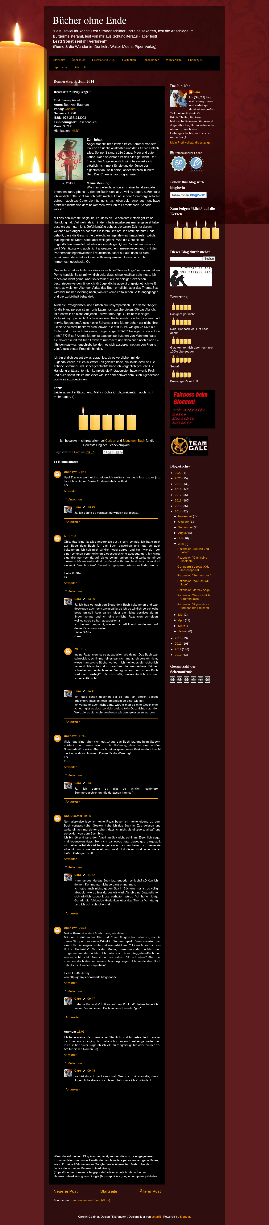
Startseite (59, 59)
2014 (178, 511)
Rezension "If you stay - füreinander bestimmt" (193, 606)
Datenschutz (82, 67)
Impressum (60, 67)
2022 (178, 472)
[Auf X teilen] (113, 452)
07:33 (72, 536)
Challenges (195, 59)
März (182, 625)
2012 (178, 643)
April (181, 620)
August (183, 532)
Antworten (70, 491)
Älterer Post (150, 1191)
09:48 (91, 1070)
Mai (181, 614)
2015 (178, 506)
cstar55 (157, 1216)
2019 (178, 484)
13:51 (91, 783)
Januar (183, 631)
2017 (178, 494)
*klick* (74, 130)
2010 (178, 654)
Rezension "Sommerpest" (194, 575)
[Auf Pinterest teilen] (121, 452)
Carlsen (70, 109)
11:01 (80, 1031)
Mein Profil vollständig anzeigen (191, 142)
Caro (77, 507)
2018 (178, 489)
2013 (178, 638)
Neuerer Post (66, 1191)
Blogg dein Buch (134, 440)
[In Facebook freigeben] (117, 452)
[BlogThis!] (109, 452)
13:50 (91, 599)
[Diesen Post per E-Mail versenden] (105, 452)
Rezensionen (150, 59)
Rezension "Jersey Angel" (194, 590)
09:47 (91, 998)
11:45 (82, 736)
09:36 (82, 927)
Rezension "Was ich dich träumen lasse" (193, 597)
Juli (180, 538)
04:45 (82, 471)
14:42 (91, 874)
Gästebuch (129, 59)
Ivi (65, 536)
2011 (178, 649)
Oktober (184, 521)
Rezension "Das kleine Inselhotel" (192, 559)
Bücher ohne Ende (90, 19)
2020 (178, 478)
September (186, 527)
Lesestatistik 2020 (104, 59)
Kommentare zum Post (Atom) (90, 1200)
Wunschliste (174, 59)
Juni (181, 544)
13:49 (91, 507)
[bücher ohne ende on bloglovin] (188, 197)
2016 (178, 500)
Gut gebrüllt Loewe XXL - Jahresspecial (194, 568)
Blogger (185, 1216)
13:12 (83, 648)
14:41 (91, 691)
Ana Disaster (73, 816)
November (185, 516)
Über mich (79, 59)
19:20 (87, 816)
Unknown (71, 471)
